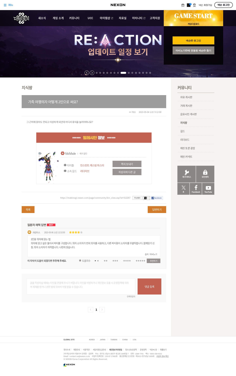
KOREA (92, 339)
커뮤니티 (74, 18)
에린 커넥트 (186, 156)
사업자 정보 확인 (162, 356)
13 (143, 73)
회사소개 (67, 349)
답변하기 (157, 209)
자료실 (123, 18)
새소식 (42, 18)
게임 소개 (58, 18)
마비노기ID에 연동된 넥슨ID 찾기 (193, 50)
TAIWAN (113, 339)
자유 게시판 (186, 97)
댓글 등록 (149, 286)
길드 (182, 131)
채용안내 (76, 349)
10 (132, 73)
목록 (28, 209)
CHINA (125, 339)
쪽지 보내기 (127, 164)
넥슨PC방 (153, 349)
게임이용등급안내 (99, 349)
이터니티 (137, 18)
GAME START (193, 16)
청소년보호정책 (131, 349)
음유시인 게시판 (188, 114)
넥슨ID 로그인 (193, 40)
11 (136, 73)
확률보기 (163, 349)
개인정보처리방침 (115, 349)
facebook (158, 198)
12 (139, 73)
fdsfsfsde (70, 153)
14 (147, 73)
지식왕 (183, 122)
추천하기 (153, 260)
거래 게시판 (186, 105)
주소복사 (137, 198)
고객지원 (155, 18)
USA (134, 339)
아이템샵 (105, 18)
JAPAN (102, 339)
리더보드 (184, 139)
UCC (90, 18)
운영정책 (143, 349)
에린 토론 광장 (187, 148)
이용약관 (86, 349)
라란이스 (36, 232)
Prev (86, 72)
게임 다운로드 (193, 23)
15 (150, 73)
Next (92, 72)
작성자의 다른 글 (126, 172)
